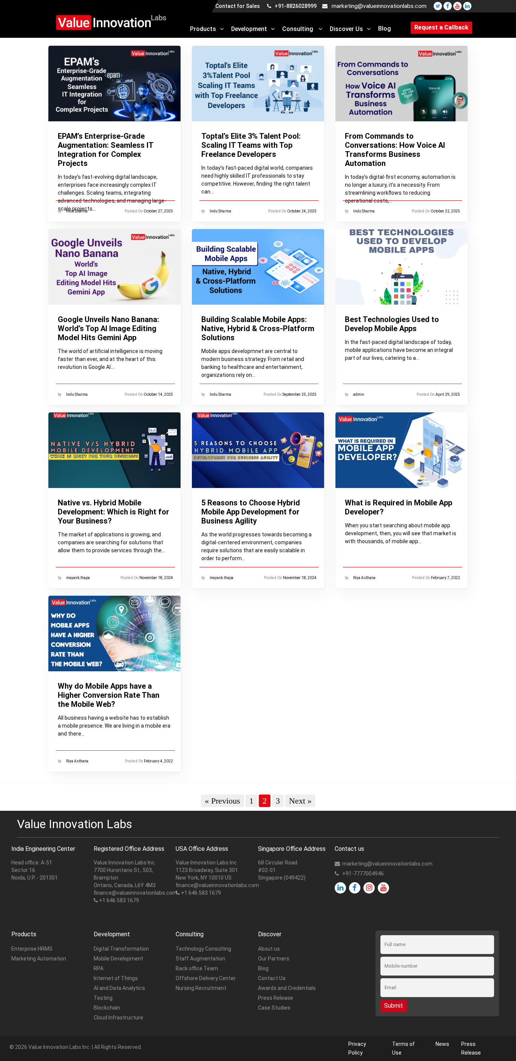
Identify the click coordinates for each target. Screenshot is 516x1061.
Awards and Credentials (287, 988)
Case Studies (274, 1008)
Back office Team (197, 968)
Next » (300, 800)
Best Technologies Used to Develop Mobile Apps (392, 324)
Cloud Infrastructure (118, 1018)
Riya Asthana (364, 578)
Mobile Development (118, 959)
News (442, 1044)
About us (269, 949)
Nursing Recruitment (201, 988)
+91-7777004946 (363, 873)
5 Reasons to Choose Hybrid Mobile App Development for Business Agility (250, 511)
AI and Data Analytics (119, 988)
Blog (384, 28)
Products (203, 29)
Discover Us (346, 29)
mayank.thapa (78, 578)
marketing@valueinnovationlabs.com (379, 6)
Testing (103, 998)
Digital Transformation (121, 949)
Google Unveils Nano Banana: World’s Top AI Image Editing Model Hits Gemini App (108, 328)
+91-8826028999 (295, 6)
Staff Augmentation (200, 959)
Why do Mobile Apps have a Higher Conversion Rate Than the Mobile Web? (108, 695)
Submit (393, 1005)
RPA (99, 968)
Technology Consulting (203, 949)
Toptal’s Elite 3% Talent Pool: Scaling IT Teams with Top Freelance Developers (251, 145)
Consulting (298, 29)
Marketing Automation (38, 959)
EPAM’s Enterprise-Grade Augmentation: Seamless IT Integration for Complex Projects (105, 150)
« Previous (222, 800)
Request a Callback (441, 27)
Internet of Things (116, 978)
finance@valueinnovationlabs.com (135, 893)
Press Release (275, 998)
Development (249, 29)
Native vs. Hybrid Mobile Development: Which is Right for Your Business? (113, 511)
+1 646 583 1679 (119, 900)
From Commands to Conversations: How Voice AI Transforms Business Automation (395, 150)
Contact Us (272, 978)
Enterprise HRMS (32, 949)
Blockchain (107, 1008)
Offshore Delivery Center (206, 978)
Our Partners (273, 959)
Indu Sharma (77, 211)
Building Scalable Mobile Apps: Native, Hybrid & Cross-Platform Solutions (257, 328)
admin (358, 394)
